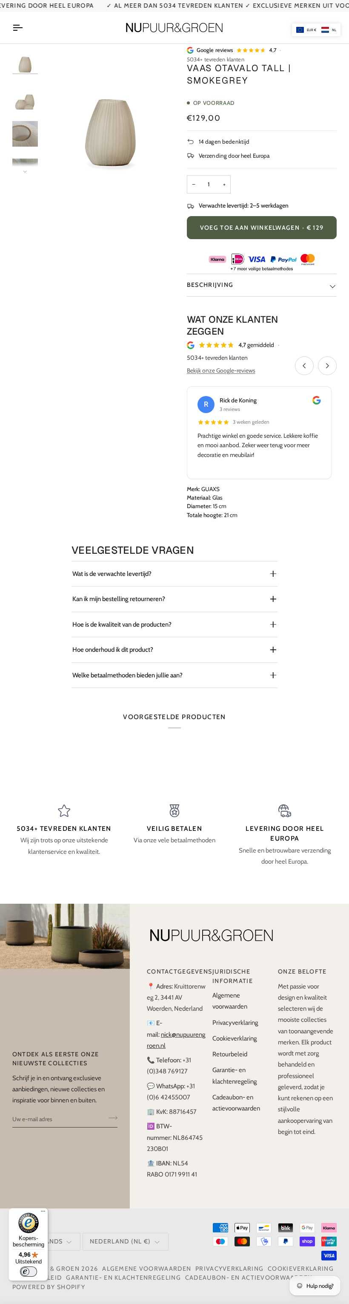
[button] (316, 29)
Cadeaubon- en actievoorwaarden (249, 1277)
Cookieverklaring (234, 1038)
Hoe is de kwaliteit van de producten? (122, 624)
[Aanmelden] (110, 1118)
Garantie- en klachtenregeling (123, 1277)
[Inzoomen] (63, 158)
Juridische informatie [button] (232, 976)
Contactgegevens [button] (176, 971)
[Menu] (43, 1213)
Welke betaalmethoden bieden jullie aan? (127, 675)
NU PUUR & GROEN (49, 1268)
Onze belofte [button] (302, 971)
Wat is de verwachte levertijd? (112, 574)
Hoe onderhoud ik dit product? (112, 649)
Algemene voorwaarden (146, 1268)
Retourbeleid (229, 1054)
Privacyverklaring (235, 1022)
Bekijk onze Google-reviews (221, 370)
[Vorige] (304, 365)
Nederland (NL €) (120, 1241)
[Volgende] (327, 365)
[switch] (28, 1271)
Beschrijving (210, 285)
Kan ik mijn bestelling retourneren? (118, 599)
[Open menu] (25, 27)
